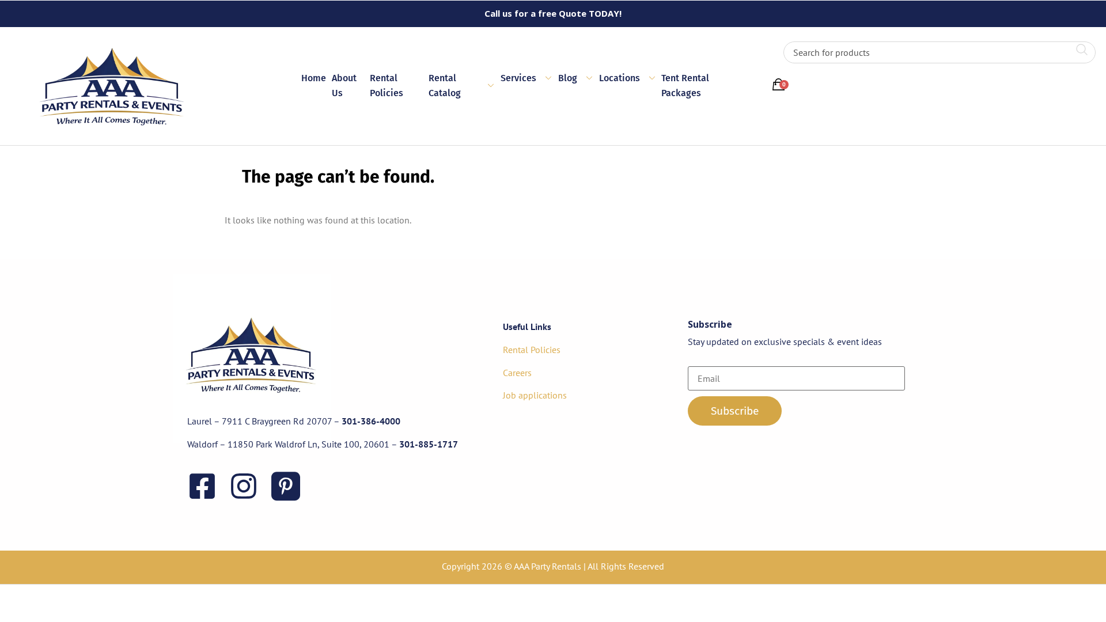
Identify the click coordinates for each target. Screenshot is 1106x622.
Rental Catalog (445, 85)
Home (313, 78)
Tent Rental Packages (685, 85)
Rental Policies (386, 85)
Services (518, 78)
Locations (619, 78)
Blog (567, 78)
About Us (344, 85)
